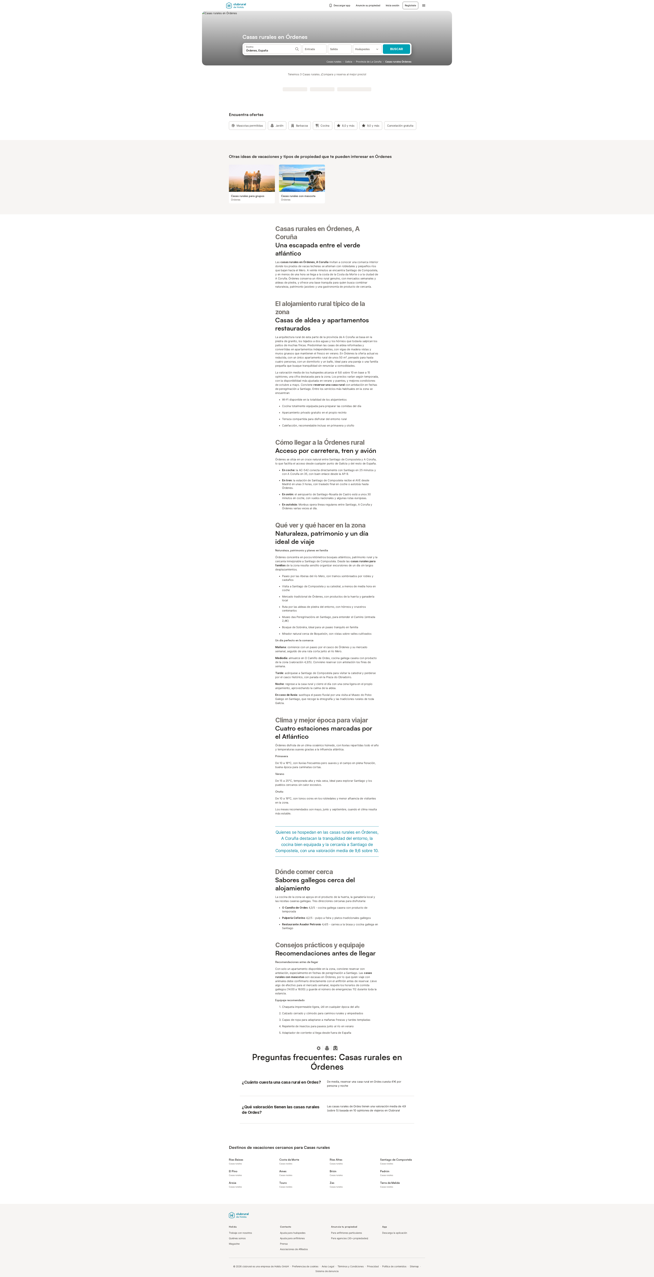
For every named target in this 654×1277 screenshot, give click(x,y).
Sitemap (414, 1266)
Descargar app (342, 5)
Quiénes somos (237, 1238)
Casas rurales (333, 61)
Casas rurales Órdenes (398, 61)
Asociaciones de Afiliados (294, 1249)
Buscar (396, 49)
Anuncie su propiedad (368, 5)
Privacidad (373, 1266)
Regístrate (410, 5)
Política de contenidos (394, 1266)
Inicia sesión (392, 5)
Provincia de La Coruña (369, 61)
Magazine (234, 1243)
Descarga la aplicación (394, 1232)
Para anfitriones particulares (346, 1232)
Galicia (348, 61)
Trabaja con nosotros (240, 1232)
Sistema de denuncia (326, 1271)
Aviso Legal (328, 1266)
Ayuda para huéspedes (292, 1232)
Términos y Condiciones (351, 1266)
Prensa (284, 1243)
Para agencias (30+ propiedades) (349, 1238)
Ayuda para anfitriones (292, 1238)
